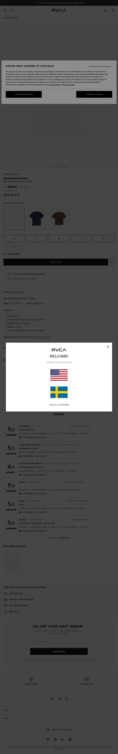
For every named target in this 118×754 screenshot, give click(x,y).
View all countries (59, 405)
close (108, 346)
